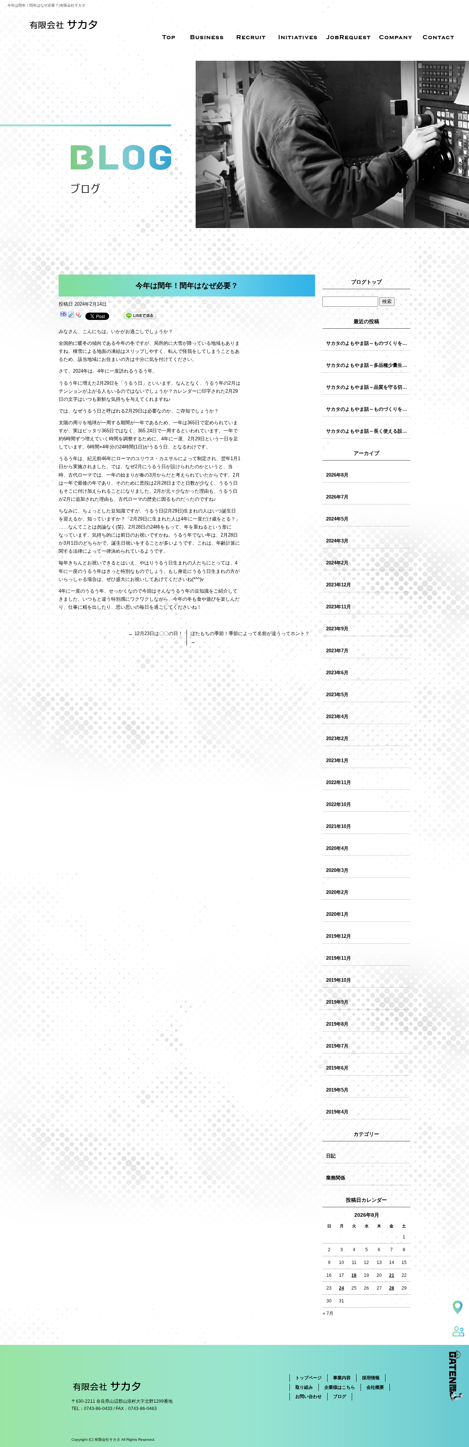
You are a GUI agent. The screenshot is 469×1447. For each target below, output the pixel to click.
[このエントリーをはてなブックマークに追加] (63, 315)
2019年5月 (337, 1090)
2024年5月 (337, 519)
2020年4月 (337, 848)
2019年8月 (337, 1024)
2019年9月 (337, 1002)
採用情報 (371, 1377)
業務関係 (335, 1178)
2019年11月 (338, 958)
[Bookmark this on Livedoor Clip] (71, 315)
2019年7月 (337, 1046)
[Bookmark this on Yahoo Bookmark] (79, 315)
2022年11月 (338, 782)
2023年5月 (337, 694)
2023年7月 (337, 650)
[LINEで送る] (140, 315)
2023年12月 (338, 585)
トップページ (308, 1377)
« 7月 (328, 1313)
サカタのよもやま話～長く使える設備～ (368, 431)
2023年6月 (337, 672)
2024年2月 (337, 563)
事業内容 (342, 1377)
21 (391, 1275)
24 (341, 1288)
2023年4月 (337, 716)
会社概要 (375, 1387)
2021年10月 (338, 826)
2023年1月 (337, 760)
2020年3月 (337, 870)
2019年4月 (337, 1112)
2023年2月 (337, 738)
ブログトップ (366, 282)
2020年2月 (337, 892)
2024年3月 (337, 541)
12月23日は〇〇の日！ (155, 633)
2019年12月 (338, 936)
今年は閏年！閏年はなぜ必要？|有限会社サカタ (46, 5)
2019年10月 (338, 980)
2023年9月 (337, 628)
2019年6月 (337, 1068)
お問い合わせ (308, 1396)
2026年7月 (337, 497)
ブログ (339, 1396)
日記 (331, 1156)
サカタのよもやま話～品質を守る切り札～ (368, 387)
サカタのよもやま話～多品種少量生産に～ (368, 365)
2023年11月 (338, 606)
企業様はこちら (339, 1387)
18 (354, 1275)
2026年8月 (337, 475)
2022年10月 (338, 804)
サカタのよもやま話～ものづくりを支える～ (368, 409)
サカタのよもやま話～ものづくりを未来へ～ (368, 343)
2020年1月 (337, 914)
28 (391, 1288)
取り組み (304, 1387)
